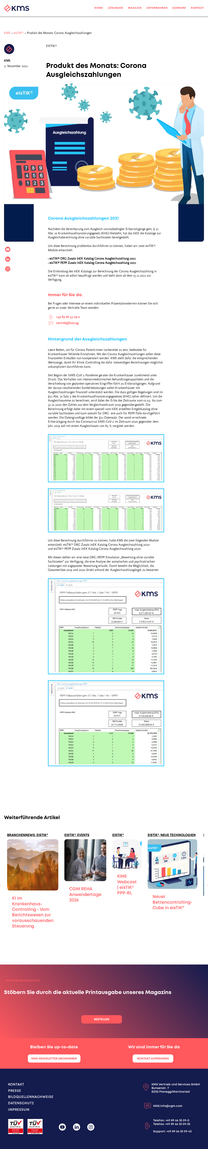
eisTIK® (19, 33)
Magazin (135, 8)
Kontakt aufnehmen (153, 1058)
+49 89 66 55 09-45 (179, 1131)
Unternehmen (157, 8)
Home (98, 8)
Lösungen (115, 8)
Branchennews (21, 835)
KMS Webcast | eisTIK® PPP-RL (127, 884)
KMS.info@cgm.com (167, 1106)
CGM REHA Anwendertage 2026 (85, 894)
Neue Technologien (178, 835)
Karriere (179, 8)
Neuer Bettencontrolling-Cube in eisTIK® (172, 902)
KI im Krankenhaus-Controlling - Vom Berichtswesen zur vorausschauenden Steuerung (32, 912)
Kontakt (197, 8)
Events (83, 835)
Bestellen (101, 1019)
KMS (7, 33)
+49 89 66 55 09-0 (177, 1120)
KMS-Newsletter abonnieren (54, 1058)
